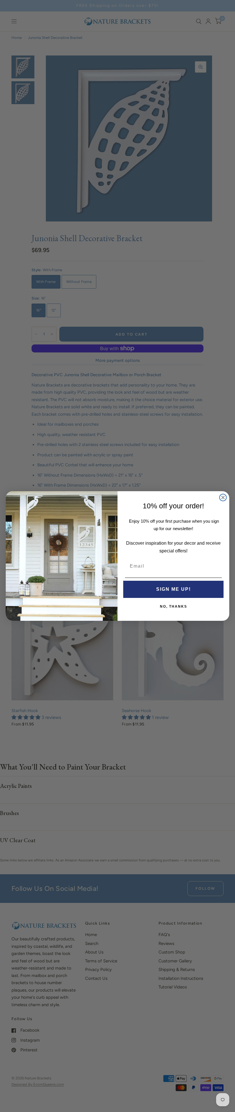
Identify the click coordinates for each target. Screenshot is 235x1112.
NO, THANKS (173, 606)
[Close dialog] (223, 497)
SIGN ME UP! (173, 589)
